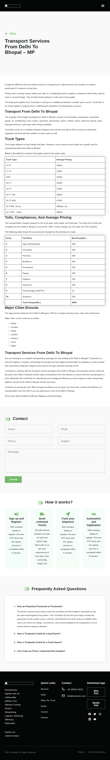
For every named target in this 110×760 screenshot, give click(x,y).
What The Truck (48, 700)
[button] (102, 5)
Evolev (44, 706)
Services (45, 689)
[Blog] (6, 33)
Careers (44, 712)
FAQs (43, 695)
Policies (81, 752)
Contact (44, 717)
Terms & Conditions (96, 752)
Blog (13, 33)
